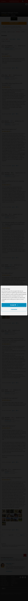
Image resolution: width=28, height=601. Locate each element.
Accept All (13, 305)
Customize (14, 309)
